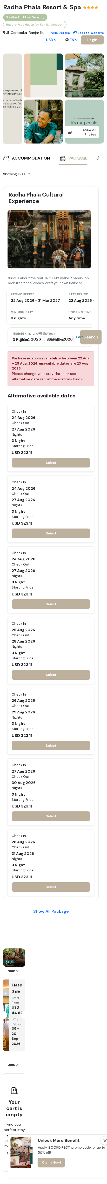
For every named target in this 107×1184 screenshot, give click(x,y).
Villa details (60, 33)
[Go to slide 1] (11, 971)
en (72, 39)
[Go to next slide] (93, 158)
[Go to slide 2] (17, 971)
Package (77, 158)
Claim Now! (51, 1162)
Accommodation (31, 158)
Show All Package (51, 911)
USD (49, 39)
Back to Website (90, 33)
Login (92, 39)
